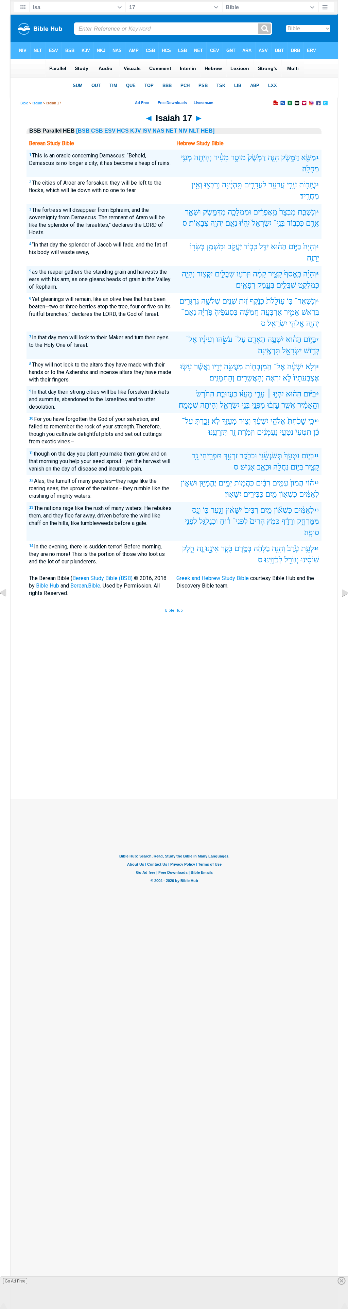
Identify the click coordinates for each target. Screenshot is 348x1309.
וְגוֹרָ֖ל (291, 560)
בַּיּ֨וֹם (309, 394)
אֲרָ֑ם (312, 223)
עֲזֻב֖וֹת (307, 185)
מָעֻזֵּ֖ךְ (229, 421)
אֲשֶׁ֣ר (288, 405)
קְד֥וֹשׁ (311, 350)
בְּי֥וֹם (297, 467)
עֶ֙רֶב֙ (293, 548)
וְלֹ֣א (311, 366)
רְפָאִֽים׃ (245, 285)
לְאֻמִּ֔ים (309, 494)
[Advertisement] (174, 749)
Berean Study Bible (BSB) (102, 578)
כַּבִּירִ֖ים (253, 494)
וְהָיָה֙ (309, 246)
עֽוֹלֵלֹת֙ (275, 301)
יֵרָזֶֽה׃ (313, 258)
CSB (97, 131)
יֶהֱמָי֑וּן (207, 483)
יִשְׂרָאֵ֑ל (230, 405)
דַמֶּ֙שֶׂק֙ (257, 157)
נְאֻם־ (188, 312)
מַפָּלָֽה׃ (310, 169)
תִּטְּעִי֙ (303, 432)
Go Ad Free (15, 1281)
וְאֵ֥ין (196, 185)
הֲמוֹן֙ (296, 483)
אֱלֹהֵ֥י (296, 323)
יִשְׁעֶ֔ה (295, 366)
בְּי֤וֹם (307, 456)
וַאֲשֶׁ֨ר (202, 366)
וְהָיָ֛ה (188, 274)
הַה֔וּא (278, 246)
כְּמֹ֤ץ (273, 521)
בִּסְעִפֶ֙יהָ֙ (226, 312)
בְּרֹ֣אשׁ (310, 312)
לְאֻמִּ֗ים (304, 510)
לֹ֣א (287, 378)
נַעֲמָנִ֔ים (267, 432)
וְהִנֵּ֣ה (278, 548)
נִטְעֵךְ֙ (291, 456)
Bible (24, 103)
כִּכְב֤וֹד (295, 223)
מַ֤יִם (266, 510)
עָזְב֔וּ (273, 405)
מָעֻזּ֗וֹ (246, 394)
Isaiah (37, 103)
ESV (110, 131)
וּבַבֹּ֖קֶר (248, 456)
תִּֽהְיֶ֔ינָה (232, 185)
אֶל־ (191, 339)
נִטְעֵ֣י (286, 432)
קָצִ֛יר (312, 467)
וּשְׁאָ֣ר (193, 212)
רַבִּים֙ (251, 510)
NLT (194, 131)
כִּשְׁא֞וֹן (283, 510)
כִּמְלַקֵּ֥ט (308, 285)
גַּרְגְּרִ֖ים (189, 301)
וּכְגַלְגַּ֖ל (208, 521)
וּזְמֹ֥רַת (246, 432)
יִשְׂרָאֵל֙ (262, 223)
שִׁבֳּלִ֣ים (224, 274)
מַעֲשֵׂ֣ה (233, 366)
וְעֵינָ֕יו (206, 339)
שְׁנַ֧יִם (229, 301)
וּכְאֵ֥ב (264, 467)
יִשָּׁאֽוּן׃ (233, 494)
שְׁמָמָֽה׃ (188, 405)
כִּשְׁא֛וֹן (288, 494)
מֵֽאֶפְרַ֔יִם (265, 212)
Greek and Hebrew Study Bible (212, 578)
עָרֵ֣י (292, 185)
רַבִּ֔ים (263, 483)
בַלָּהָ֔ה (262, 548)
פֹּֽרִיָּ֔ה (205, 312)
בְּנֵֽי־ (279, 223)
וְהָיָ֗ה (309, 274)
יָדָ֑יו (217, 366)
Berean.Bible (85, 585)
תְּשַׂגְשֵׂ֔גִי (270, 456)
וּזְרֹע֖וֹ (244, 274)
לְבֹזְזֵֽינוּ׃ (273, 560)
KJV (135, 131)
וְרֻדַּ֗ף (288, 521)
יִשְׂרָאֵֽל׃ (277, 323)
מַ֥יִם (271, 494)
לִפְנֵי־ (240, 521)
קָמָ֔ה (259, 274)
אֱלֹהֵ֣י (278, 421)
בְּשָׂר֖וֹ (197, 246)
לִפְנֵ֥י (191, 521)
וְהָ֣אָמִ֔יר (308, 405)
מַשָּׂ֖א (308, 157)
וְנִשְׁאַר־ (305, 301)
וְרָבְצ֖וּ (212, 185)
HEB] (207, 131)
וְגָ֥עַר (217, 510)
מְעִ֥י (186, 157)
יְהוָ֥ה (216, 223)
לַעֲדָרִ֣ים (255, 185)
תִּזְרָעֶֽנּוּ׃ (218, 432)
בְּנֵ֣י (246, 405)
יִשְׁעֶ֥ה (275, 339)
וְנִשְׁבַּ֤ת (307, 212)
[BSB (83, 131)
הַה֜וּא (293, 394)
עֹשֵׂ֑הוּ (224, 339)
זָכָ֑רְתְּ (202, 421)
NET (171, 131)
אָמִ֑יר (291, 312)
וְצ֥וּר (245, 421)
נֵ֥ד (195, 456)
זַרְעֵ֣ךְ (231, 456)
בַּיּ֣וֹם (295, 246)
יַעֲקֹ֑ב (235, 246)
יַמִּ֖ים (225, 483)
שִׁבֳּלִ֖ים (286, 285)
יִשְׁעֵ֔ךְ (260, 421)
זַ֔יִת (243, 301)
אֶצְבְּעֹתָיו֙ (306, 378)
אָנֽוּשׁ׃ (247, 467)
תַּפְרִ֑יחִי (211, 456)
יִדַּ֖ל (264, 246)
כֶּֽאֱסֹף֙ (292, 274)
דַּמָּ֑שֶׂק (290, 157)
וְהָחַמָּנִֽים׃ (221, 378)
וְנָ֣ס (196, 510)
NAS (158, 131)
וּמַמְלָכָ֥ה (239, 212)
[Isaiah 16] (8, 608)
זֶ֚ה (200, 548)
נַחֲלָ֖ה (281, 467)
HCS (123, 131)
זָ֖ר (233, 432)
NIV (183, 131)
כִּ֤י (311, 421)
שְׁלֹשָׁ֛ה (210, 301)
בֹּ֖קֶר (226, 548)
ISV (146, 131)
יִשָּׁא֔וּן (234, 510)
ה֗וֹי (310, 483)
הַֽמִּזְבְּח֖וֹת (258, 366)
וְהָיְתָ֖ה (203, 157)
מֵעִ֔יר (221, 157)
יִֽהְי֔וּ (244, 223)
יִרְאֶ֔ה (273, 378)
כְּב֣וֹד (250, 246)
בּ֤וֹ (290, 301)
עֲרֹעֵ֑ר (276, 185)
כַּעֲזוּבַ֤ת (226, 394)
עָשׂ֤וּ (186, 366)
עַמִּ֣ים (280, 483)
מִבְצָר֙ (287, 212)
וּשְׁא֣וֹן (189, 483)
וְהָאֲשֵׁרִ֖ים (250, 378)
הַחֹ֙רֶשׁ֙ (205, 394)
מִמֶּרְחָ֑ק (308, 521)
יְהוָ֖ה (312, 323)
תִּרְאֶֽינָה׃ (269, 350)
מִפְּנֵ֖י (258, 405)
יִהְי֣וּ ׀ (275, 394)
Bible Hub (47, 585)
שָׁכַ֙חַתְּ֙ (297, 421)
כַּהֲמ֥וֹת (244, 483)
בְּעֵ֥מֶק (265, 285)
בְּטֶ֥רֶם (242, 548)
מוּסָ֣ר (238, 157)
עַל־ (240, 339)
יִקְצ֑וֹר (205, 274)
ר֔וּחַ (225, 521)
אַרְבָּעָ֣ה (271, 312)
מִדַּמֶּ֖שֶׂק (214, 212)
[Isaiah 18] (339, 608)
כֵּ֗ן (316, 432)
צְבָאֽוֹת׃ (198, 223)
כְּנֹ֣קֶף (257, 301)
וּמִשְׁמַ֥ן (216, 246)
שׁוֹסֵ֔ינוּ (310, 560)
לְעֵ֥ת (307, 548)
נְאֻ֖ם (231, 223)
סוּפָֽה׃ (311, 532)
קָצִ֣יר (275, 274)
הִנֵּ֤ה (273, 157)
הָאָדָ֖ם (256, 339)
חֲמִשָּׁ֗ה (249, 312)
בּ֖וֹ (206, 510)
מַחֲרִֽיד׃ (309, 196)
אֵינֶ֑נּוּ (212, 548)
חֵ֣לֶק (188, 548)
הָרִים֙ (257, 521)
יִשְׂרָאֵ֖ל (292, 350)
